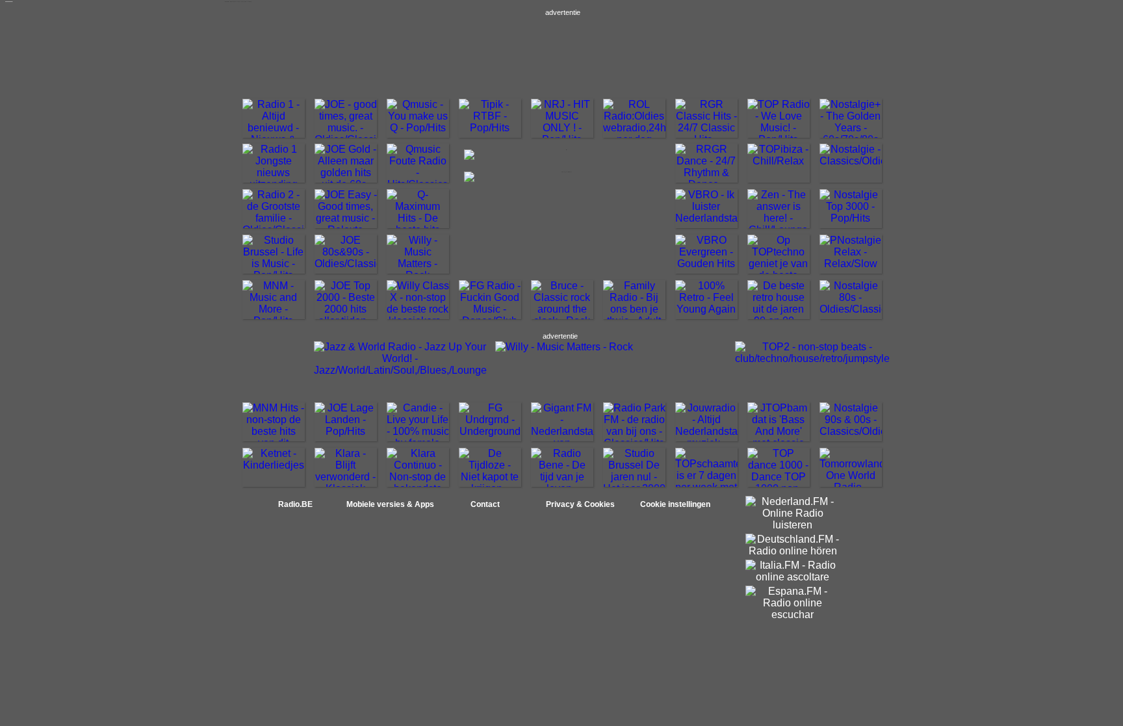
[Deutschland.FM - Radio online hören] (793, 550)
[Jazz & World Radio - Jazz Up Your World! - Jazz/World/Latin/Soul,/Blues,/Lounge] (400, 370)
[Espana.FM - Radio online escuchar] (793, 614)
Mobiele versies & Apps (390, 504)
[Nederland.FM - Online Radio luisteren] (793, 524)
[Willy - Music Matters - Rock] (564, 346)
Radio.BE (295, 504)
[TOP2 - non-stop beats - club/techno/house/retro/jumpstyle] (812, 358)
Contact (485, 504)
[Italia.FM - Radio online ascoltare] (793, 576)
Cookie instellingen (675, 504)
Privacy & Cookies (580, 504)
